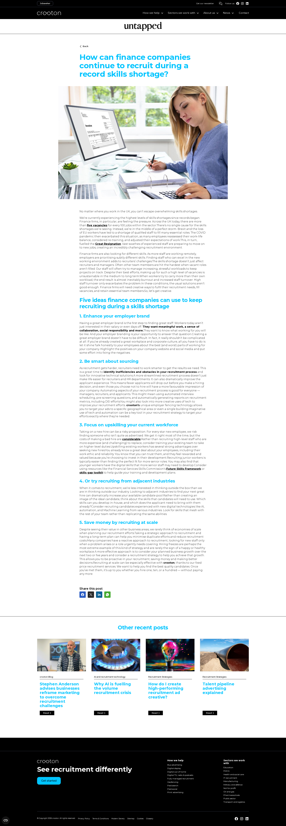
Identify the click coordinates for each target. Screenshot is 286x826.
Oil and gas (228, 791)
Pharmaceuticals (231, 795)
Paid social (172, 789)
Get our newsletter (205, 3)
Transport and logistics (234, 802)
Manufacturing (230, 781)
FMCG (226, 771)
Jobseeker (45, 3)
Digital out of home (176, 772)
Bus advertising (174, 765)
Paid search (172, 785)
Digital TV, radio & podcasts (180, 775)
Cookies (140, 819)
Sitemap (130, 819)
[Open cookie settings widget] (6, 820)
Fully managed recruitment (180, 778)
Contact (244, 12)
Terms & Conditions (101, 819)
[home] (49, 13)
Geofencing (172, 782)
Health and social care (233, 774)
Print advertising (175, 792)
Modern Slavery (118, 819)
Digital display (174, 768)
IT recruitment (230, 778)
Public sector (229, 798)
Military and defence (232, 785)
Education (228, 767)
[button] (153, 13)
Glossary (149, 819)
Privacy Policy (84, 819)
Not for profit (229, 788)
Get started (49, 780)
